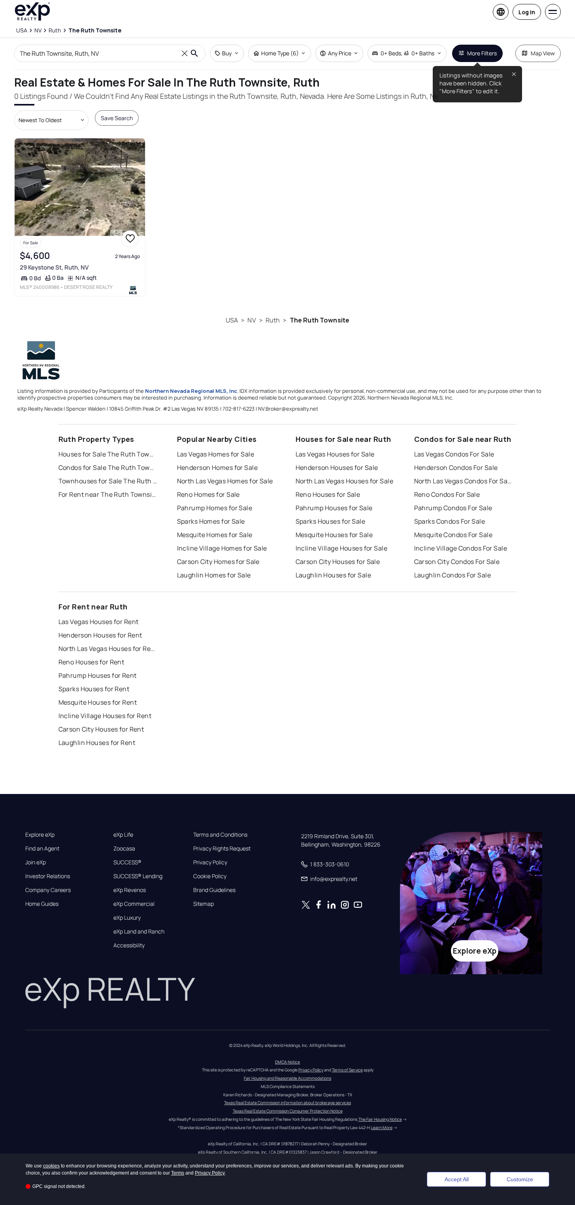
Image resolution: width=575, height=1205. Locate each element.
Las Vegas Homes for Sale (216, 454)
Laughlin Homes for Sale (214, 575)
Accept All (457, 1179)
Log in (526, 12)
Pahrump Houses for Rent (97, 675)
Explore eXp (40, 834)
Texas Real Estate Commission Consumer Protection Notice (288, 1111)
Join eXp (35, 862)
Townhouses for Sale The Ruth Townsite (107, 481)
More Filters (482, 53)
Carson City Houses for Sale (338, 561)
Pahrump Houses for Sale (334, 507)
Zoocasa (124, 848)
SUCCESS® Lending (137, 876)
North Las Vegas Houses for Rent (107, 648)
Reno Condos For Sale (447, 494)
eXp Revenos (129, 890)
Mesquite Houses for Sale (334, 534)
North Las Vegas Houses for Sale (345, 481)
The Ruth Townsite (320, 320)
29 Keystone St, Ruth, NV (54, 267)
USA (232, 320)
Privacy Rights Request (222, 848)
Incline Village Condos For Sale (460, 548)
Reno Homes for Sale (208, 494)
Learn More (381, 1127)
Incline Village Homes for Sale (222, 548)
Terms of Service (347, 1070)
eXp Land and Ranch (138, 931)
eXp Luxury (127, 917)
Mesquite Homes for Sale (215, 534)
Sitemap (203, 904)
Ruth (273, 320)
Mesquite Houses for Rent (97, 702)
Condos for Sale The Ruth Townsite (107, 467)
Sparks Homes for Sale (211, 521)
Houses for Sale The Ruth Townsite (107, 454)
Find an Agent (42, 848)
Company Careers (48, 890)
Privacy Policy (210, 862)
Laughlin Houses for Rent (97, 742)
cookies (51, 1166)
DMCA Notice (287, 1062)
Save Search (117, 118)
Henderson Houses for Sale (337, 467)
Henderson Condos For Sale (456, 467)
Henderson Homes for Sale (217, 467)
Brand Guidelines (214, 890)
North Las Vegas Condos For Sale (463, 481)
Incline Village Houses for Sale (342, 548)
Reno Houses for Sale (328, 494)
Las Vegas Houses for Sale (335, 454)
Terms (177, 1173)
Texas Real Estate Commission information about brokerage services (287, 1102)
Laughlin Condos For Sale (452, 575)
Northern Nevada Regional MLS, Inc (191, 390)
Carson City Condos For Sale (457, 561)
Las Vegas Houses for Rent (98, 621)
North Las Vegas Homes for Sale (225, 481)
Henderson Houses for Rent (100, 635)
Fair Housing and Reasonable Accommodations (287, 1078)
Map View (543, 53)
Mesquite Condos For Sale (453, 534)
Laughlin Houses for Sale (333, 575)
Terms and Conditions (220, 834)
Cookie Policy (209, 876)
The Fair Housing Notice (380, 1119)
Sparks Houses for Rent (94, 689)
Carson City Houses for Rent (101, 729)
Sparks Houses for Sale (331, 521)
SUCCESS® (127, 862)
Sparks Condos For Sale (449, 521)
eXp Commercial (134, 904)
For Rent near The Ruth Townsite (107, 494)
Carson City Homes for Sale (218, 561)
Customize (520, 1179)
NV (251, 320)
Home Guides (41, 904)
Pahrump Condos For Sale (453, 507)
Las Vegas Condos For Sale (454, 454)
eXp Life (123, 834)
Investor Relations (47, 876)
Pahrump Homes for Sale (215, 507)
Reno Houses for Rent (91, 662)
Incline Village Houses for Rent (105, 715)
